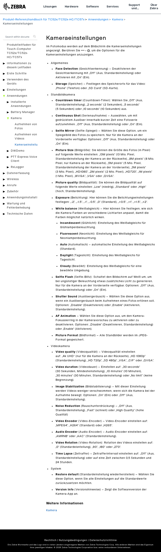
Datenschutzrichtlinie (103, 540)
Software (92, 6)
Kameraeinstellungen (30, 144)
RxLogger (17, 167)
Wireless (13, 179)
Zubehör (13, 191)
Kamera (117, 19)
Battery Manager (23, 112)
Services (113, 6)
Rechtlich (50, 540)
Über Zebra (154, 7)
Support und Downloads (134, 7)
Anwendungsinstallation (24, 197)
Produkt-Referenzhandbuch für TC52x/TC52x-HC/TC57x (44, 19)
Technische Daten (20, 213)
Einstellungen (16, 89)
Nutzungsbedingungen (73, 540)
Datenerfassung (18, 173)
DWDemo (18, 150)
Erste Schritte (17, 73)
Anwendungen (98, 19)
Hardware (72, 6)
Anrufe (12, 185)
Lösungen (50, 6)
